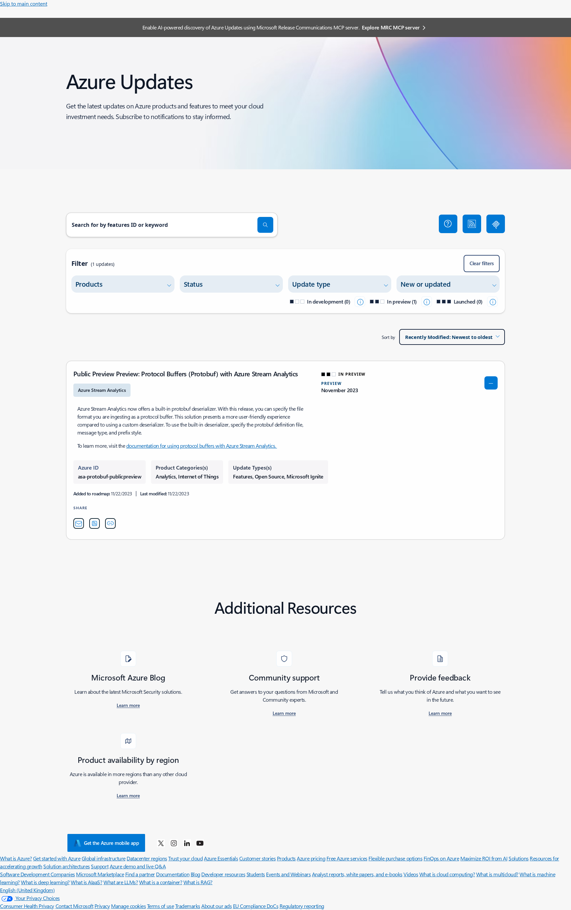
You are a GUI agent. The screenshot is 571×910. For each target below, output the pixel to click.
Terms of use (160, 905)
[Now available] (492, 301)
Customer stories (257, 858)
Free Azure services (346, 858)
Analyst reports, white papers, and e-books (357, 874)
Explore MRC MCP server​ (391, 27)
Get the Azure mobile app (111, 843)
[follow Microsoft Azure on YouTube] (200, 843)
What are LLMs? (120, 882)
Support (99, 866)
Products (286, 858)
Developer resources (223, 874)
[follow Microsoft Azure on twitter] (161, 843)
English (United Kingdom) (27, 890)
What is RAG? (197, 882)
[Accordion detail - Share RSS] (94, 523)
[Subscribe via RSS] (472, 224)
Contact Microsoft (75, 905)
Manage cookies (128, 905)
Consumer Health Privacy (27, 905)
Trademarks (187, 905)
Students (256, 874)
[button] (448, 224)
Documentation (172, 874)
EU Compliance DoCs (255, 905)
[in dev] (360, 301)
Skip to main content (23, 3)
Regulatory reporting (302, 905)
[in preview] (426, 301)
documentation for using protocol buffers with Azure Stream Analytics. (201, 445)
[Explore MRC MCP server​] (495, 224)
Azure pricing (311, 858)
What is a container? (160, 882)
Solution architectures (66, 866)
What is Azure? (16, 858)
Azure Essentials (221, 858)
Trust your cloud (185, 858)
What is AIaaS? (86, 882)
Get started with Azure (56, 858)
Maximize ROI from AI (483, 858)
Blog (195, 874)
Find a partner (140, 874)
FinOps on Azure (441, 858)
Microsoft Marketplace (100, 874)
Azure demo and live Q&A (138, 866)
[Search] (265, 225)
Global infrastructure (104, 858)
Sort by (388, 337)
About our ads (216, 905)
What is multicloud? (497, 874)
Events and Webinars (288, 874)
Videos (410, 874)
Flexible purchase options (395, 858)
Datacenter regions (147, 858)
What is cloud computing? (447, 874)
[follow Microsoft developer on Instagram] (174, 843)
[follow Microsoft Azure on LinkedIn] (187, 843)
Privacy (102, 905)
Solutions (519, 858)
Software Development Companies (37, 874)
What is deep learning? (45, 882)
